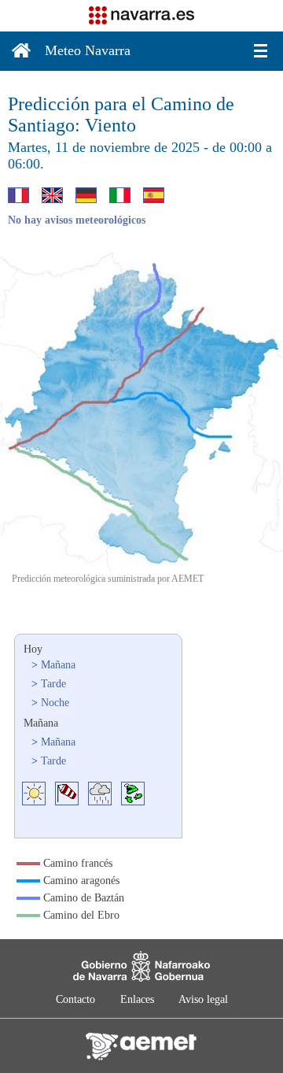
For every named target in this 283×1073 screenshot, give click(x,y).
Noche (55, 703)
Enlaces (137, 999)
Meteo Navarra (87, 50)
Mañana (58, 665)
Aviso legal (203, 999)
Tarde (53, 684)
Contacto (75, 999)
